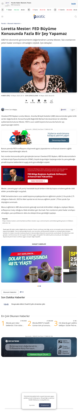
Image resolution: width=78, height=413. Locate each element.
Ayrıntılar (32, 405)
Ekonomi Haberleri (14, 23)
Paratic (3, 23)
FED (22, 292)
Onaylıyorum (45, 405)
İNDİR (73, 4)
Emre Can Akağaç (11, 110)
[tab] (37, 286)
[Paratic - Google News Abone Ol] (68, 110)
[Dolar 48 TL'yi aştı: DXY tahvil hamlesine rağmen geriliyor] (31, 264)
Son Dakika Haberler (13, 297)
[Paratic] (39, 17)
